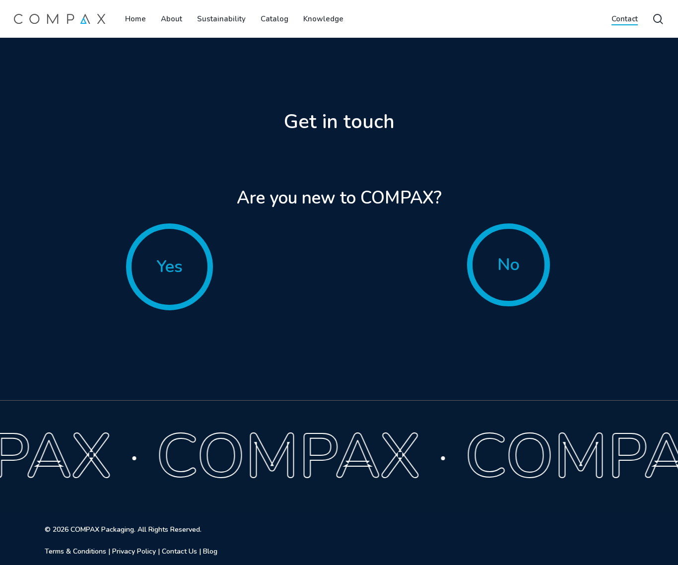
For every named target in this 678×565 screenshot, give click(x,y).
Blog (210, 551)
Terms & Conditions (75, 551)
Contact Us (179, 551)
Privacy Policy (134, 551)
